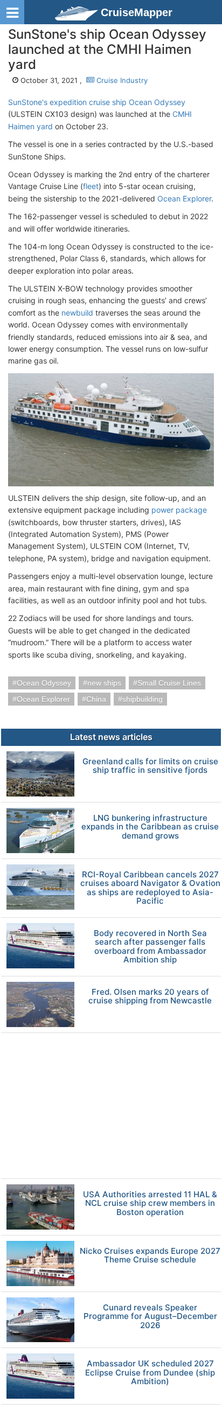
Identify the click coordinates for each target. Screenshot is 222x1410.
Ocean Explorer (184, 198)
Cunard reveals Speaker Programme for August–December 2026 (150, 1316)
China (96, 699)
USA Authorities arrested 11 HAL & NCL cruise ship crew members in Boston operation (150, 1203)
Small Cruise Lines (169, 683)
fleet (91, 186)
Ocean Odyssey (44, 683)
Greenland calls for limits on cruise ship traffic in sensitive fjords (150, 766)
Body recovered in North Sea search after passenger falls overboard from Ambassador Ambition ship (150, 947)
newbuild (77, 312)
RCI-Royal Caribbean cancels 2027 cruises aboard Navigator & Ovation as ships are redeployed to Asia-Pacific (150, 888)
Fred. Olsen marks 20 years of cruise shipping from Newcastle (150, 997)
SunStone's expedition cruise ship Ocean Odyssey (96, 102)
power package (179, 509)
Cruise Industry (121, 80)
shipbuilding (142, 699)
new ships (104, 683)
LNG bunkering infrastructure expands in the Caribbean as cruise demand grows (150, 827)
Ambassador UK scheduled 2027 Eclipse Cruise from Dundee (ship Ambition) (150, 1372)
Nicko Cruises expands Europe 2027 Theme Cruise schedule (150, 1256)
